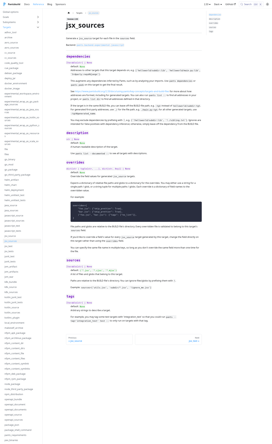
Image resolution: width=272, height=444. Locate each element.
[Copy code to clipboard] (198, 205)
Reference (38, 4)
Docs (27, 4)
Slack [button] (217, 4)
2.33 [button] (206, 4)
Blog (49, 4)
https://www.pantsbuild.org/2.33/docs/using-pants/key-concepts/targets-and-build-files (122, 91)
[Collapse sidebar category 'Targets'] (38, 27)
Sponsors (61, 4)
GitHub (229, 4)
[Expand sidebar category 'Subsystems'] (38, 22)
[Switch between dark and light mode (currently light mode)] (267, 4)
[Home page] (68, 13)
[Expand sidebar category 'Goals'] (38, 17)
